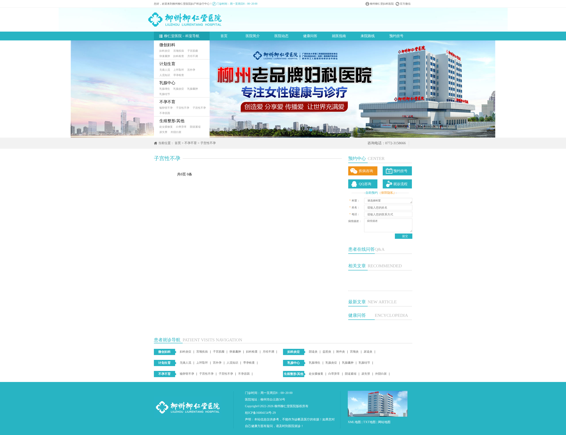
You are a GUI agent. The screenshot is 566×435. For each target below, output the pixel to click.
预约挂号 (396, 36)
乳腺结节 (164, 94)
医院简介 (253, 36)
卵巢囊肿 (164, 56)
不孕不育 (167, 102)
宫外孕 (191, 69)
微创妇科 (167, 45)
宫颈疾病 (178, 50)
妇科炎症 (164, 50)
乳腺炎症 (178, 88)
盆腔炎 (327, 351)
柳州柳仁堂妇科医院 (382, 3)
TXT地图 (369, 422)
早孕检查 (178, 75)
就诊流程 (400, 184)
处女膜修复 (166, 126)
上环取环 (178, 69)
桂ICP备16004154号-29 (260, 412)
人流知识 (164, 75)
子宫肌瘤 (192, 50)
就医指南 (339, 36)
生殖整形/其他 (171, 121)
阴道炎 (313, 351)
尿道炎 (368, 351)
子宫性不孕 (182, 107)
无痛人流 (164, 69)
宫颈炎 (354, 351)
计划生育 (167, 64)
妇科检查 (178, 56)
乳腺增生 (164, 88)
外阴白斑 (176, 132)
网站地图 (384, 422)
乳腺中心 (167, 83)
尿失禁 (163, 132)
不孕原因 (164, 113)
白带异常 (181, 126)
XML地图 (354, 422)
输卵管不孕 (166, 107)
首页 (224, 36)
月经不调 (192, 56)
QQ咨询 (365, 184)
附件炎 (340, 351)
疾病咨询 (366, 171)
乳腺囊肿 (192, 88)
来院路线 (368, 36)
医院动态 (281, 36)
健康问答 (310, 36)
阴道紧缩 (195, 126)
